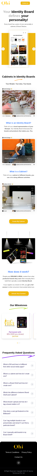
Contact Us (18, 457)
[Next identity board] (33, 49)
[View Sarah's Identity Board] (18, 49)
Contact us (25, 3)
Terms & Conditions (12, 452)
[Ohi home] (6, 3)
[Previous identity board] (3, 49)
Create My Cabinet (18, 221)
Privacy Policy (27, 452)
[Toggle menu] (33, 3)
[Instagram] (19, 463)
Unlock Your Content (19, 293)
